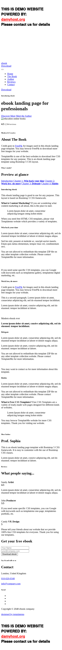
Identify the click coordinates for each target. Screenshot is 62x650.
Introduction (7, 181)
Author (10, 79)
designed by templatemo (12, 614)
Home (10, 73)
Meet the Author (24, 116)
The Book (12, 76)
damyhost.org (13, 19)
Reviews (11, 82)
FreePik (18, 146)
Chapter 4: (49, 183)
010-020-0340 (8, 578)
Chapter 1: (28, 181)
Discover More (8, 116)
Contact (11, 84)
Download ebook (9, 554)
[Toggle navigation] (2, 69)
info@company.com (10, 583)
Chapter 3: (31, 183)
